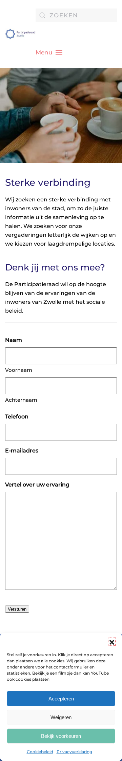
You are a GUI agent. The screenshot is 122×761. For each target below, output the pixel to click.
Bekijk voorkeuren (61, 736)
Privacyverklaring (74, 751)
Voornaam (18, 370)
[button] (111, 641)
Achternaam (21, 400)
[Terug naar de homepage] (20, 34)
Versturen (17, 609)
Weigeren (61, 717)
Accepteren (61, 698)
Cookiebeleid (40, 751)
